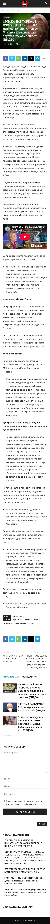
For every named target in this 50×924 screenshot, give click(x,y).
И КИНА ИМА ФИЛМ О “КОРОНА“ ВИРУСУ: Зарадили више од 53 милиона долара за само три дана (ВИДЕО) (32, 691)
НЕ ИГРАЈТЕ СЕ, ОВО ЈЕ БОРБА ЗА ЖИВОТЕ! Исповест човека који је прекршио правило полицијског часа (36, 662)
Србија (6, 711)
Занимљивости (9, 691)
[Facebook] (5, 58)
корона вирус (20, 623)
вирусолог (8, 623)
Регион (6, 724)
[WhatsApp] (18, 58)
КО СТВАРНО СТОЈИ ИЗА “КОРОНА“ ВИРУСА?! (13, 659)
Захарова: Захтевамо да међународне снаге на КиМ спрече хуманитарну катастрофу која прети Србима (25, 892)
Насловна (5, 10)
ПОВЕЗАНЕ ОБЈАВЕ (11, 677)
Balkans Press (17, 616)
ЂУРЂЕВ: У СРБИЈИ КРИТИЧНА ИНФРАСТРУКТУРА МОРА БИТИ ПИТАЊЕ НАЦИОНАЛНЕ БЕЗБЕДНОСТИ (23, 843)
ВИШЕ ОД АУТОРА (29, 677)
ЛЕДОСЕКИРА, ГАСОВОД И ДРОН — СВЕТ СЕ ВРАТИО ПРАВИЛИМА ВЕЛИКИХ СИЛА (24, 870)
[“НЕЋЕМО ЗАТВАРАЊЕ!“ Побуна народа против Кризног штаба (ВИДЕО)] (10, 707)
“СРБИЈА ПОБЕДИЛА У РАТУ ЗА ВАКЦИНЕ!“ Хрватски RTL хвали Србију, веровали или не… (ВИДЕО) (30, 724)
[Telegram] (37, 58)
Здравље (15, 10)
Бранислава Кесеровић (22, 620)
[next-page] (9, 737)
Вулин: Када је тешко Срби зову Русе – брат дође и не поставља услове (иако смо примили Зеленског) (24, 881)
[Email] (31, 58)
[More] (44, 58)
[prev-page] (4, 737)
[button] (4, 4)
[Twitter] (12, 58)
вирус (36, 620)
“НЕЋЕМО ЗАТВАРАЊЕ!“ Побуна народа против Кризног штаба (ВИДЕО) (32, 707)
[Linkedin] (25, 58)
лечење (31, 623)
